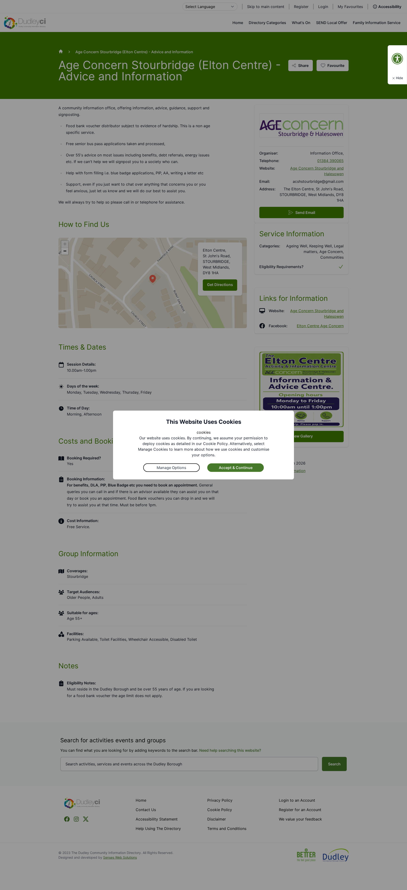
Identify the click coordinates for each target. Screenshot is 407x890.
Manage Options (171, 467)
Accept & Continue (235, 467)
